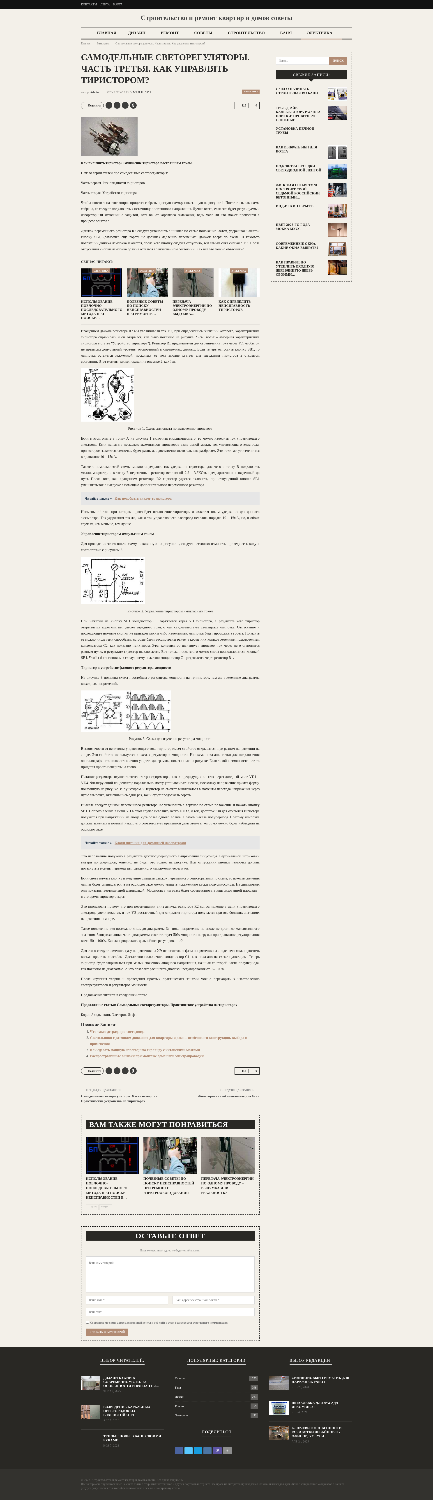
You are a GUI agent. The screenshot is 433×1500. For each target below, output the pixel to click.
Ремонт (170, 33)
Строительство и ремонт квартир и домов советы (216, 17)
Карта (117, 4)
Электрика (319, 33)
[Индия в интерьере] (337, 211)
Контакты (89, 4)
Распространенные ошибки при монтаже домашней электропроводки (147, 1056)
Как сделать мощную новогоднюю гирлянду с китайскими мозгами (145, 1050)
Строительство (246, 33)
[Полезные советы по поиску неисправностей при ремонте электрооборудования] (147, 282)
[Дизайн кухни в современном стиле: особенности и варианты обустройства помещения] (90, 1383)
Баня (286, 33)
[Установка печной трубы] (337, 134)
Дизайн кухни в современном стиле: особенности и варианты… (131, 1382)
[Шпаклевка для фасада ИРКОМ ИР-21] (279, 1408)
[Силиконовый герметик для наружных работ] (279, 1383)
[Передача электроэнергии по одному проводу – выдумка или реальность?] (193, 282)
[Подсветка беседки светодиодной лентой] (337, 171)
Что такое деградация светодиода (117, 1032)
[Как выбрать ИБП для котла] (337, 152)
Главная (106, 33)
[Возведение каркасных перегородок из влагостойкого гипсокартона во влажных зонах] (90, 1412)
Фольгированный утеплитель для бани (229, 1096)
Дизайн (136, 33)
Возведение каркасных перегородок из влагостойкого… (126, 1411)
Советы (203, 33)
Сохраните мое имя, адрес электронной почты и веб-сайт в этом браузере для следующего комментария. (159, 1322)
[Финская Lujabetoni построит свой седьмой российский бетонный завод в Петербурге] (337, 190)
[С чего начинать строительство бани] (337, 94)
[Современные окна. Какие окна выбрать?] (337, 249)
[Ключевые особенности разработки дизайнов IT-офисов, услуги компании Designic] (279, 1433)
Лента (105, 4)
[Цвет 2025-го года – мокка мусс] (337, 230)
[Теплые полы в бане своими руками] (90, 1441)
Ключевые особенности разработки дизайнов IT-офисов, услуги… (317, 1432)
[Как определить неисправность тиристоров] (239, 282)
